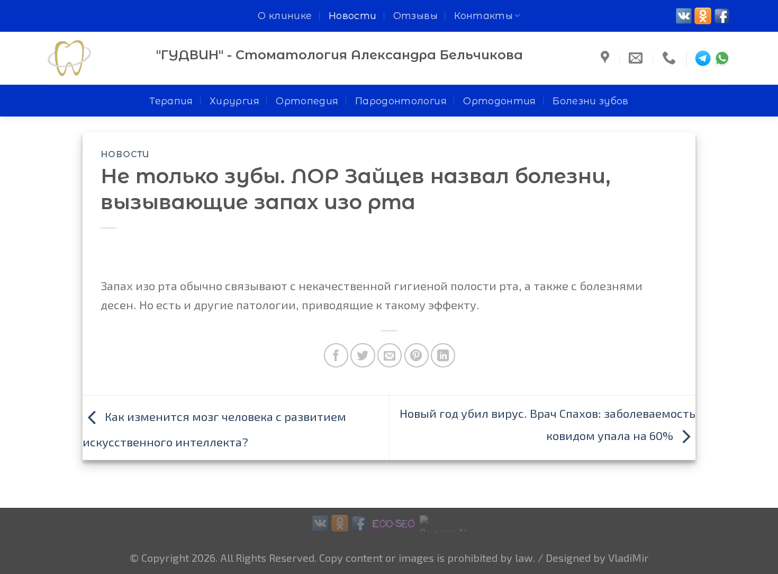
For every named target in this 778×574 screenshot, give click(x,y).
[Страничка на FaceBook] (721, 16)
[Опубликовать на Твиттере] (362, 355)
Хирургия (234, 100)
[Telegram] (702, 58)
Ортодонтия (499, 100)
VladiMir (628, 557)
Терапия (171, 100)
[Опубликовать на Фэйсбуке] (336, 355)
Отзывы (415, 15)
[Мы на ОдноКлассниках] (702, 16)
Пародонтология (401, 100)
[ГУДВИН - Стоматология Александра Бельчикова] (94, 58)
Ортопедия (307, 100)
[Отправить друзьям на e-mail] (389, 355)
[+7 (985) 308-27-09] (670, 57)
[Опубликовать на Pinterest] (416, 355)
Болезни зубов (591, 100)
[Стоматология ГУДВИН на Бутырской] (606, 57)
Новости (353, 15)
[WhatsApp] (721, 58)
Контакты (483, 15)
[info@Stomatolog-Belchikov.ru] (637, 57)
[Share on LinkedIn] (443, 355)
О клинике (285, 15)
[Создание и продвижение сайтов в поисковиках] (393, 521)
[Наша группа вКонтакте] (683, 16)
